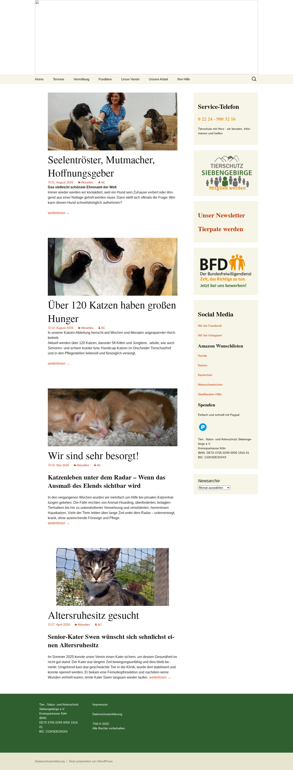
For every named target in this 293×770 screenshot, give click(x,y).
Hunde (202, 355)
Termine (58, 79)
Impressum (100, 704)
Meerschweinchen (210, 384)
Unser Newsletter (221, 215)
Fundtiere (105, 79)
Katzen (202, 365)
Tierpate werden (220, 228)
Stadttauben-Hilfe (210, 394)
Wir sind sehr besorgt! (93, 455)
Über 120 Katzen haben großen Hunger (112, 311)
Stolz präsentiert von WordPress (91, 761)
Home (39, 79)
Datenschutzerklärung (107, 714)
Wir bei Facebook (210, 325)
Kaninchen (205, 375)
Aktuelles (87, 182)
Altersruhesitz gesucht (93, 615)
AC (103, 182)
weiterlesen (59, 213)
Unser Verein (130, 79)
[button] (203, 427)
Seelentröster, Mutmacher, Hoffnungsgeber (101, 165)
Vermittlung (81, 79)
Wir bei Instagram (210, 335)
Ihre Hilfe (183, 79)
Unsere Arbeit (158, 79)
